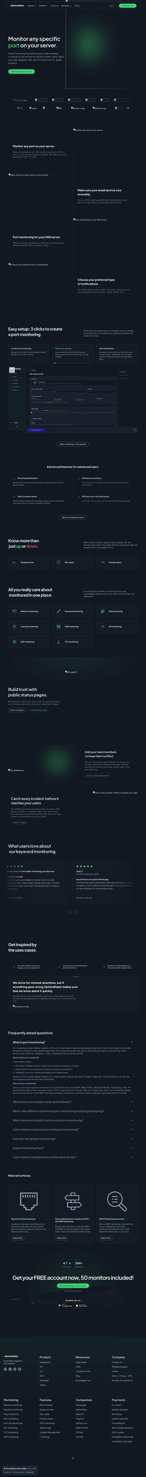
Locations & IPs (83, 1371)
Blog (78, 1376)
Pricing (76, 6)
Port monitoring (11, 1418)
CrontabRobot (118, 1423)
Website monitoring (13, 1405)
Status (43, 1385)
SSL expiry (45, 1414)
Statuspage (81, 1405)
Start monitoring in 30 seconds (73, 444)
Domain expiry (46, 1418)
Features (31, 6)
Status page (45, 1428)
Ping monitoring (11, 1414)
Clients (115, 1371)
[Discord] (19, 1369)
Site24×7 (80, 1414)
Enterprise (55, 6)
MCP (42, 1376)
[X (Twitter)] (10, 1369)
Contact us (117, 1362)
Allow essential (18, 1472)
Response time (46, 1409)
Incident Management (50, 1432)
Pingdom (80, 1418)
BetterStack (81, 1409)
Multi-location (46, 1405)
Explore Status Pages (39, 710)
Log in (112, 6)
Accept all (30, 1472)
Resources (65, 6)
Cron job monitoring (13, 1423)
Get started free (128, 6)
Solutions (42, 6)
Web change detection (122, 1428)
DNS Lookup (118, 1432)
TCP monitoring (11, 1432)
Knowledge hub (83, 1380)
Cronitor (79, 1437)
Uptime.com (81, 1423)
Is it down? (117, 1405)
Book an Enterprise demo (73, 517)
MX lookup (117, 1414)
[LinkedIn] (15, 1369)
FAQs (78, 1367)
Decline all (7, 1472)
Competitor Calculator (122, 1441)
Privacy (122, 1376)
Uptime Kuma (82, 1428)
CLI (41, 1371)
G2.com (19, 898)
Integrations (45, 1362)
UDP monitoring (11, 1437)
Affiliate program (119, 1367)
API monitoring (10, 1428)
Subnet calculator (120, 1409)
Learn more (31, 1468)
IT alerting (44, 1437)
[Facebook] (5, 1369)
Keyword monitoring (13, 1409)
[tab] (29, 354)
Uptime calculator (120, 1418)
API (41, 1367)
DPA (130, 1376)
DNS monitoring (47, 1423)
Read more (17, 1238)
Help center (81, 1362)
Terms (114, 1376)
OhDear (79, 1432)
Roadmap (44, 1380)
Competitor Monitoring (122, 1437)
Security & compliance (122, 1380)
